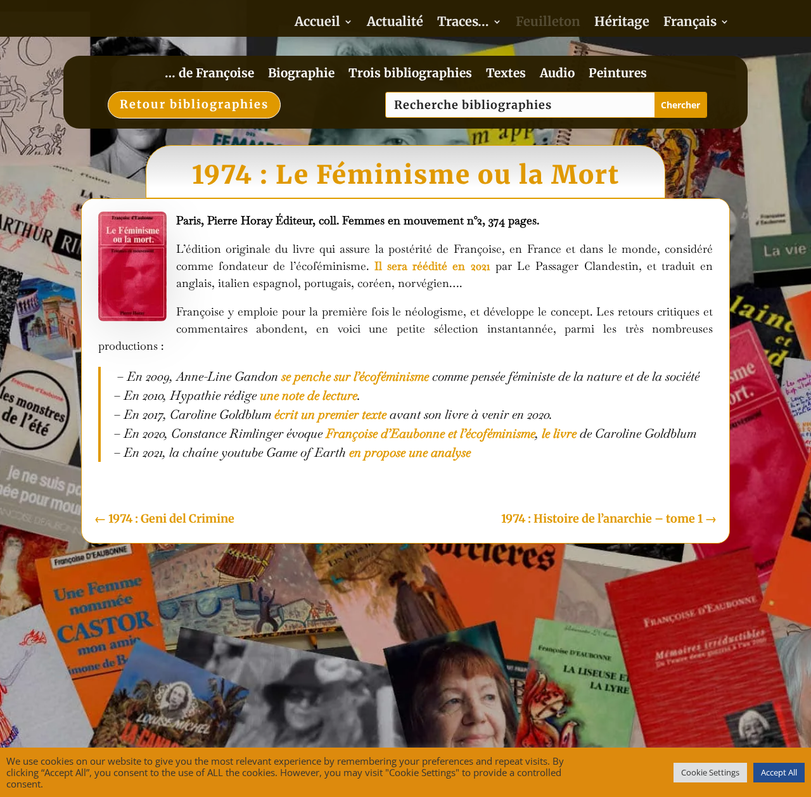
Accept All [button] (779, 772)
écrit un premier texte (330, 414)
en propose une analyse (410, 452)
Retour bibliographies (194, 104)
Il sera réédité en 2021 (432, 265)
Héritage (621, 23)
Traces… (463, 23)
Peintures (618, 74)
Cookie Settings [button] (710, 772)
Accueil (317, 23)
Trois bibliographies (410, 74)
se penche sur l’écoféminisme (355, 376)
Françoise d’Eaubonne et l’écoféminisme (430, 433)
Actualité (395, 23)
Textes (506, 74)
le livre (559, 433)
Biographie (301, 74)
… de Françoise (209, 74)
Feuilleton (548, 23)
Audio (557, 74)
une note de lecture (308, 395)
